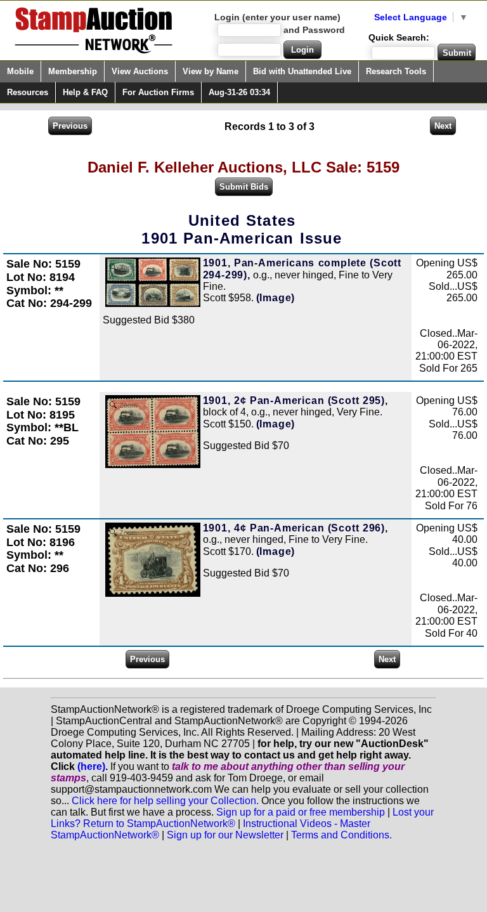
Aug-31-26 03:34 (239, 92)
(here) (91, 766)
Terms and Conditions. (341, 835)
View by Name (210, 71)
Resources (27, 92)
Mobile (20, 71)
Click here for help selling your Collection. (165, 800)
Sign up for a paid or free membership (300, 812)
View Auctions (140, 71)
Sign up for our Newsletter (225, 835)
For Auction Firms (158, 92)
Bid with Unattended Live (302, 71)
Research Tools (396, 71)
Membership (72, 71)
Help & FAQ (85, 92)
